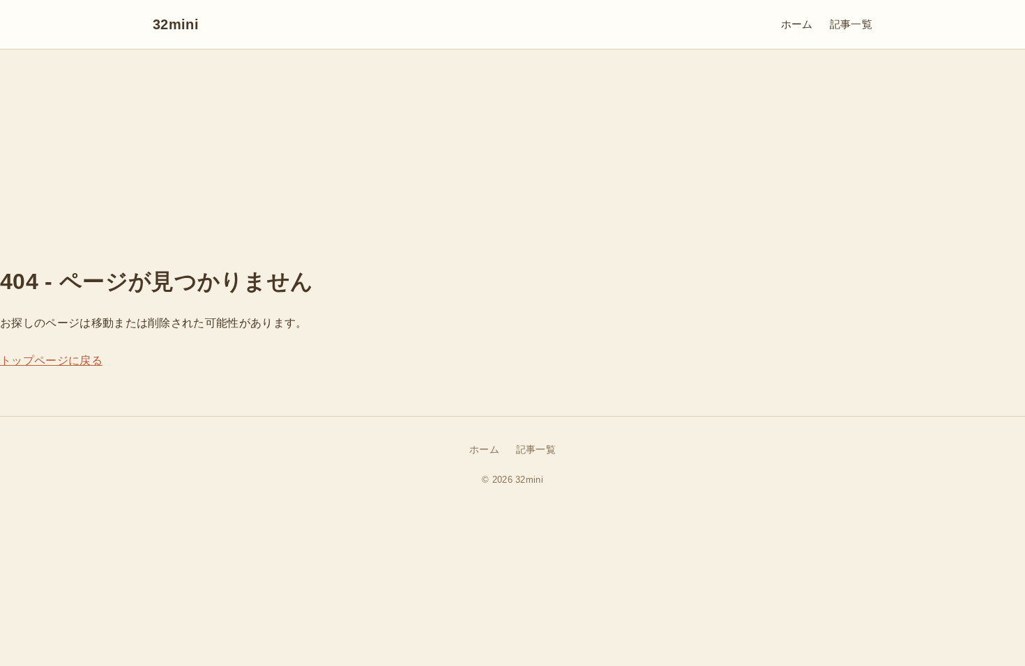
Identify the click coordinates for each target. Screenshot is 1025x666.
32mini (176, 24)
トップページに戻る (51, 360)
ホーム (797, 24)
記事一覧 (851, 24)
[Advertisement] (512, 153)
